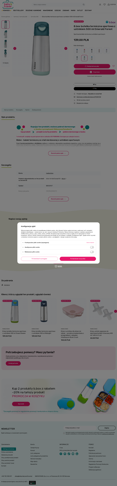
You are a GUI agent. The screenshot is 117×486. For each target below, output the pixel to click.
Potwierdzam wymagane (39, 259)
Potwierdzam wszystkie (77, 259)
